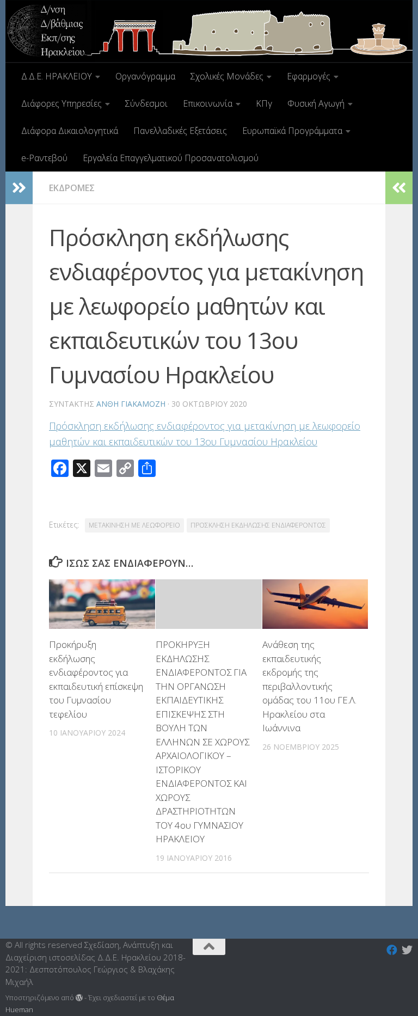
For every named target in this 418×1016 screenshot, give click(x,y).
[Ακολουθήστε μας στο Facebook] (391, 950)
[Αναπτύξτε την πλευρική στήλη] (19, 188)
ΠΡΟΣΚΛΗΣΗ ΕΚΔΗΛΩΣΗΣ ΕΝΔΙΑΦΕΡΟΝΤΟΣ (258, 525)
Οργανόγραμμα (145, 76)
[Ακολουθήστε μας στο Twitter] (407, 950)
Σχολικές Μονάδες (226, 76)
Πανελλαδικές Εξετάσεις (180, 131)
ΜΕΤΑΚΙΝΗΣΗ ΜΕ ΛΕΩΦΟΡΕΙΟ (134, 525)
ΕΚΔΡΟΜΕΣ (72, 188)
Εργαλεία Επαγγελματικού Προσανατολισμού (171, 158)
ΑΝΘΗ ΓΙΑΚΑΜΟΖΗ (130, 404)
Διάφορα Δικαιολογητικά (69, 131)
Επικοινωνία (207, 103)
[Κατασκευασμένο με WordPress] (79, 997)
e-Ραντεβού (44, 158)
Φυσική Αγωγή (316, 103)
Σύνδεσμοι (146, 103)
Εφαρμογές (308, 76)
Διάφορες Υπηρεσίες (61, 103)
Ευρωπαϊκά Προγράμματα (292, 131)
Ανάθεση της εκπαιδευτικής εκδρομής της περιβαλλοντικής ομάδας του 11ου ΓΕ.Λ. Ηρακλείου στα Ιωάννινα (309, 686)
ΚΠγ (264, 103)
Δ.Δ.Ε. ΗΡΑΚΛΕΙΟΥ (56, 76)
